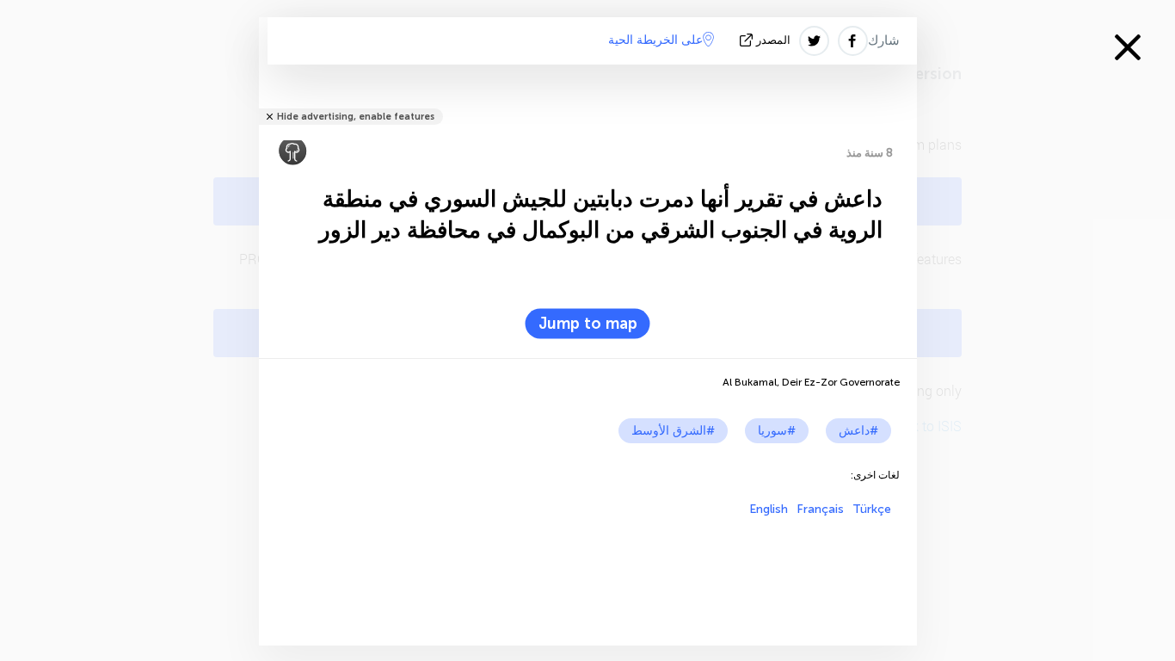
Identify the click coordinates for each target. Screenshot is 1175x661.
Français (820, 509)
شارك (884, 40)
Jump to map (587, 323)
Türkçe (871, 509)
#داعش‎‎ (858, 430)
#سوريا (777, 430)
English (768, 509)
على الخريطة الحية (655, 40)
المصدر (773, 40)
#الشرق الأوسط (673, 430)
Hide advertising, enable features (355, 116)
